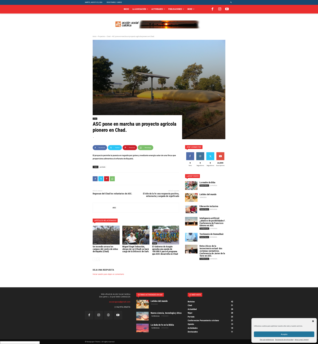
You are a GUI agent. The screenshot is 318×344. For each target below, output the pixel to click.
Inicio (94, 36)
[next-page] (98, 259)
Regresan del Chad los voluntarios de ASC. (112, 193)
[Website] (108, 315)
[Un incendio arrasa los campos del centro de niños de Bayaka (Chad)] (106, 235)
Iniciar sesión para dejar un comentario (108, 274)
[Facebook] (212, 9)
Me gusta (190, 153)
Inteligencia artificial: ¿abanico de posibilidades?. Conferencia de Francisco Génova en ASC (212, 222)
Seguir (200, 153)
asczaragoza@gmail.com (119, 302)
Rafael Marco (204, 185)
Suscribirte (220, 153)
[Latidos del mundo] (191, 197)
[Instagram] (220, 9)
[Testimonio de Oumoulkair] (191, 237)
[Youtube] (227, 9)
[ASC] (102, 207)
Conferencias (204, 228)
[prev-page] (94, 259)
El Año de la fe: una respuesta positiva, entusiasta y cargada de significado (161, 194)
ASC (114, 207)
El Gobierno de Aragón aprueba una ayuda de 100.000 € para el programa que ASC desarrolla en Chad (165, 250)
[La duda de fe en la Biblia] (142, 328)
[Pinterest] (106, 178)
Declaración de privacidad (284, 340)
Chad (108, 36)
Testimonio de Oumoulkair (211, 234)
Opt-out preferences (267, 340)
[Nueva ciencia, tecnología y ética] (142, 316)
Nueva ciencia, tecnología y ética (166, 313)
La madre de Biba (207, 182)
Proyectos (101, 36)
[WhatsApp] (112, 178)
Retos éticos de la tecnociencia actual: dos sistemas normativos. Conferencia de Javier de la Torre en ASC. (212, 251)
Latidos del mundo (207, 194)
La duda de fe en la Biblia (162, 325)
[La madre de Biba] (191, 185)
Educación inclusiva (208, 206)
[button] (313, 321)
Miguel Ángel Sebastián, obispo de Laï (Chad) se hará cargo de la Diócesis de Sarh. (135, 249)
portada (102, 167)
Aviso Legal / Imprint (302, 340)
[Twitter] (100, 178)
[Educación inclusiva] (191, 209)
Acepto (284, 334)
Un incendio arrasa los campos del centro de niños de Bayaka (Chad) (105, 249)
